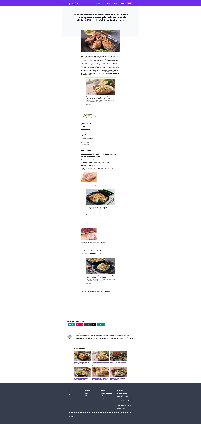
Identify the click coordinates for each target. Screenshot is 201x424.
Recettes (98, 3)
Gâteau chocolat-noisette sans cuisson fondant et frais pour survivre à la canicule (124, 407)
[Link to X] (69, 394)
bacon (113, 64)
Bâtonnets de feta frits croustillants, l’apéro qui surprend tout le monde (122, 395)
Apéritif (115, 3)
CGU (102, 395)
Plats (103, 3)
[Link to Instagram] (71, 394)
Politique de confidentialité (106, 393)
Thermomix (121, 3)
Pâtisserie (109, 3)
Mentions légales (104, 396)
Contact (129, 3)
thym (87, 147)
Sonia (100, 23)
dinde (93, 60)
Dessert (86, 395)
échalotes (84, 137)
